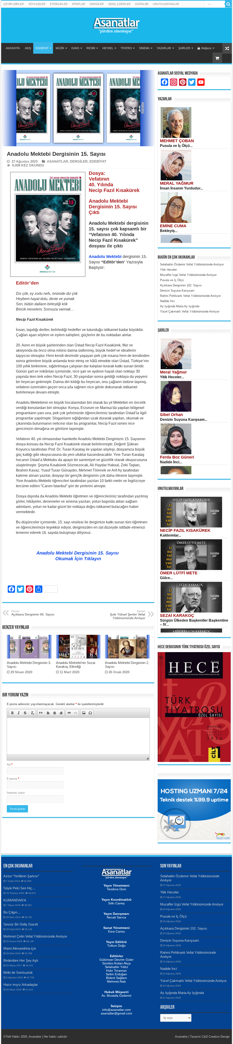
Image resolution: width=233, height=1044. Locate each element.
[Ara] (228, 4)
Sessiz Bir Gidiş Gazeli (20, 924)
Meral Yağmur (173, 372)
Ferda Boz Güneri (177, 457)
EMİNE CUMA (173, 226)
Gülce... (166, 578)
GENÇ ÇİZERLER (119, 4)
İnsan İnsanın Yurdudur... (181, 188)
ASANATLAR (57, 161)
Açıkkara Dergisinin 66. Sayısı (32, 613)
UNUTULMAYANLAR (166, 4)
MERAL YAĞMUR (176, 183)
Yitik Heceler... (172, 377)
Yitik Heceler (169, 892)
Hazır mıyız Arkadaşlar (20, 984)
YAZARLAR (164, 48)
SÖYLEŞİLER (37, 4)
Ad (10, 764)
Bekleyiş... (168, 231)
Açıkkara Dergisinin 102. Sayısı (183, 928)
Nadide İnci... (171, 462)
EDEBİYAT (41, 48)
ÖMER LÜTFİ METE (179, 573)
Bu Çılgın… (11, 912)
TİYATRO (126, 48)
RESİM (90, 48)
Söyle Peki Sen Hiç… (19, 888)
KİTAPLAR (78, 4)
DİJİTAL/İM (141, 4)
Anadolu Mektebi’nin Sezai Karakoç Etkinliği (75, 664)
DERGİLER (97, 4)
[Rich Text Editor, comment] (78, 736)
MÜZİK (60, 48)
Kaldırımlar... (170, 535)
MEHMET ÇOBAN (177, 141)
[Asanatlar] (116, 24)
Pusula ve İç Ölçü (173, 916)
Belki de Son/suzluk (18, 972)
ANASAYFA (13, 48)
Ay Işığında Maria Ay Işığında (182, 993)
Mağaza (206, 48)
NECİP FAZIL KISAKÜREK (185, 530)
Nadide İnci (168, 969)
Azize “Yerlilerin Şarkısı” (21, 876)
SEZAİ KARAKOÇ (177, 615)
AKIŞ (28, 48)
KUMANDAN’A (14, 900)
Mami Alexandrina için (19, 948)
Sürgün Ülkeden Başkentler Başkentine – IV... (194, 622)
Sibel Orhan (171, 414)
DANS (75, 48)
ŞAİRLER (184, 48)
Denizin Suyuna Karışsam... (183, 419)
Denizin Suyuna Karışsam (179, 940)
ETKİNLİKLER (59, 4)
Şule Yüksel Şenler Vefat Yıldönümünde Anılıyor (127, 615)
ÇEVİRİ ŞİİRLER (13, 4)
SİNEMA (144, 48)
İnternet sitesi (16, 792)
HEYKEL (107, 48)
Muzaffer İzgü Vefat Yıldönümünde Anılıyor (191, 904)
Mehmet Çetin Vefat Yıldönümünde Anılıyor (35, 936)
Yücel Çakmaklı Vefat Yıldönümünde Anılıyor (193, 981)
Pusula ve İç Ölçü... (176, 146)
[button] (12, 713)
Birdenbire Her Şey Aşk (20, 960)
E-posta (13, 778)
